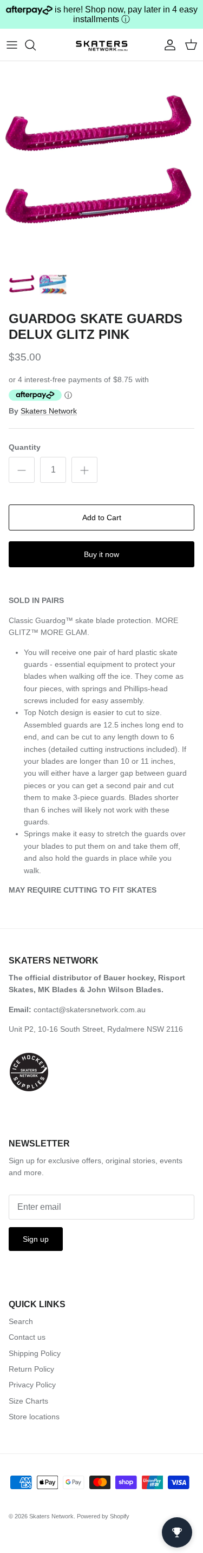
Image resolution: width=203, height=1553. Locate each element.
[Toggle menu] (12, 45)
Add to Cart (101, 517)
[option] (101, 162)
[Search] (36, 45)
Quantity (25, 447)
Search (21, 1321)
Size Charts (28, 1401)
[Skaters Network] (102, 44)
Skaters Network (49, 411)
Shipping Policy (35, 1353)
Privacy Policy (32, 1384)
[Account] (167, 45)
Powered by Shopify (103, 1516)
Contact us (27, 1337)
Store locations (34, 1416)
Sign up (36, 1239)
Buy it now (101, 554)
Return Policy (31, 1369)
